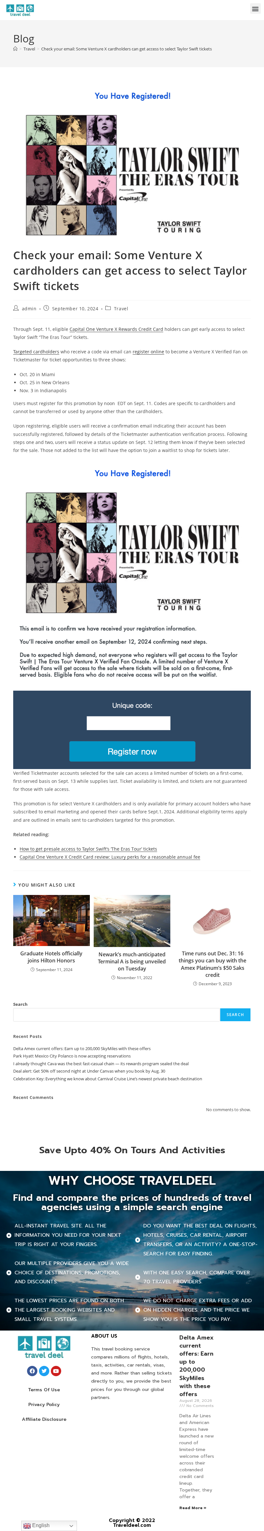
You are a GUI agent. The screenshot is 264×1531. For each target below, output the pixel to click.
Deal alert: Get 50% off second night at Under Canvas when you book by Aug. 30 (89, 1071)
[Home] (15, 49)
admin (29, 308)
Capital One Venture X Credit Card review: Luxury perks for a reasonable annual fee (110, 857)
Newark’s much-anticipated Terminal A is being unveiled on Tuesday (132, 961)
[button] (255, 8)
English (40, 1525)
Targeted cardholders (36, 352)
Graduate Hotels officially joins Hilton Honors (51, 957)
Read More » (192, 1508)
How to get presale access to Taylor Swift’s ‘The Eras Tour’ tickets (88, 849)
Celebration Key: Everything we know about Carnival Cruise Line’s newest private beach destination (107, 1079)
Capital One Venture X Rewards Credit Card (116, 329)
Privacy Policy (44, 1404)
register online (148, 352)
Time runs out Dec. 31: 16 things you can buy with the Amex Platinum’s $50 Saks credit (212, 964)
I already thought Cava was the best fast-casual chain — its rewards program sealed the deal (101, 1063)
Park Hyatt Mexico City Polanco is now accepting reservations (72, 1056)
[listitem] (132, 593)
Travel (121, 308)
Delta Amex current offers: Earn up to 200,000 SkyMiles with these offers (82, 1048)
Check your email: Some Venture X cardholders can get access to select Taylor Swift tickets (126, 49)
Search (20, 1004)
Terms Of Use (44, 1389)
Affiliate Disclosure (44, 1419)
